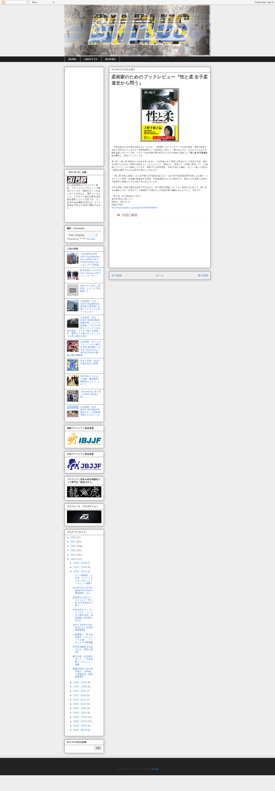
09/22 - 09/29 (80, 730)
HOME (72, 59)
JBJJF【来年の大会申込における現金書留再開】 (83, 627)
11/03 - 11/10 (80, 704)
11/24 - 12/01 (80, 691)
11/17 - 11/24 (80, 695)
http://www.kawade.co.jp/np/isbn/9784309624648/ (134, 207)
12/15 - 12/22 (80, 571)
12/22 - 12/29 (80, 567)
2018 (73, 537)
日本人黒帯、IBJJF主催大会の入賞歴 (89, 362)
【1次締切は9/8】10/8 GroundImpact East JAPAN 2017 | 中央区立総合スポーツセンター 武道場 (90, 259)
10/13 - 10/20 (80, 717)
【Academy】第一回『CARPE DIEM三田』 (90, 394)
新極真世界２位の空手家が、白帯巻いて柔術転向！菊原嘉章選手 (83, 672)
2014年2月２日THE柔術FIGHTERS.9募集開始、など (83, 590)
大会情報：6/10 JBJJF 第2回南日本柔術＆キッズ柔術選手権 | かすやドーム (90, 411)
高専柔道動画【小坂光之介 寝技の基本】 (83, 649)
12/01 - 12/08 (80, 686)
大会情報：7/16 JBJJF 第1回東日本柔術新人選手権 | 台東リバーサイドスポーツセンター (90, 306)
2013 (73, 559)
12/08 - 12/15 (80, 682)
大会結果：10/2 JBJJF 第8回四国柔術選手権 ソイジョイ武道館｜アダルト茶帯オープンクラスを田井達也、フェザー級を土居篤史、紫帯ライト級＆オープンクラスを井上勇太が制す (84, 326)
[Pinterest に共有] (136, 215)
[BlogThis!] (126, 215)
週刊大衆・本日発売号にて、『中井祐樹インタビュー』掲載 (83, 660)
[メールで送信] (123, 215)
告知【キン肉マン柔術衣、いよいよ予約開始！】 (90, 288)
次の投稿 (117, 275)
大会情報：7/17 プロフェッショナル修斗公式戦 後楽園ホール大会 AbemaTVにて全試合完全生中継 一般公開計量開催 (84, 348)
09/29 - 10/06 (80, 725)
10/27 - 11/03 (80, 708)
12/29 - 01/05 (80, 563)
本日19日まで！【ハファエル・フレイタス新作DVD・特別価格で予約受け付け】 (83, 615)
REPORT (110, 59)
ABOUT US (90, 59)
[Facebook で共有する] (132, 215)
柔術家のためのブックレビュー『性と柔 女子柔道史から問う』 (83, 601)
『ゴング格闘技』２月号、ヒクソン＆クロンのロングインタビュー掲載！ (83, 579)
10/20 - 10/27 (80, 712)
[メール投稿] (118, 214)
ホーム (160, 275)
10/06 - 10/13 (80, 721)
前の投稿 (203, 275)
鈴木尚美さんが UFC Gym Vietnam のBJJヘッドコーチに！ (90, 273)
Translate (90, 239)
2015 (73, 550)
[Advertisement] (160, 245)
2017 (73, 541)
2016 (73, 546)
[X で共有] (129, 215)
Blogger (155, 769)
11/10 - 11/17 (80, 699)
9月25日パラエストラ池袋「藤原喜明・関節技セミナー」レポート (90, 380)
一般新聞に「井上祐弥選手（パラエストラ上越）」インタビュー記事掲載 (83, 638)
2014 (73, 555)
